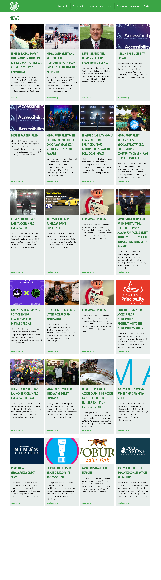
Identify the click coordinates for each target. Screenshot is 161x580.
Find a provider (79, 6)
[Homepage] (14, 6)
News (110, 6)
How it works (62, 6)
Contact (147, 6)
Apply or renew (96, 6)
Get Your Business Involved (128, 6)
